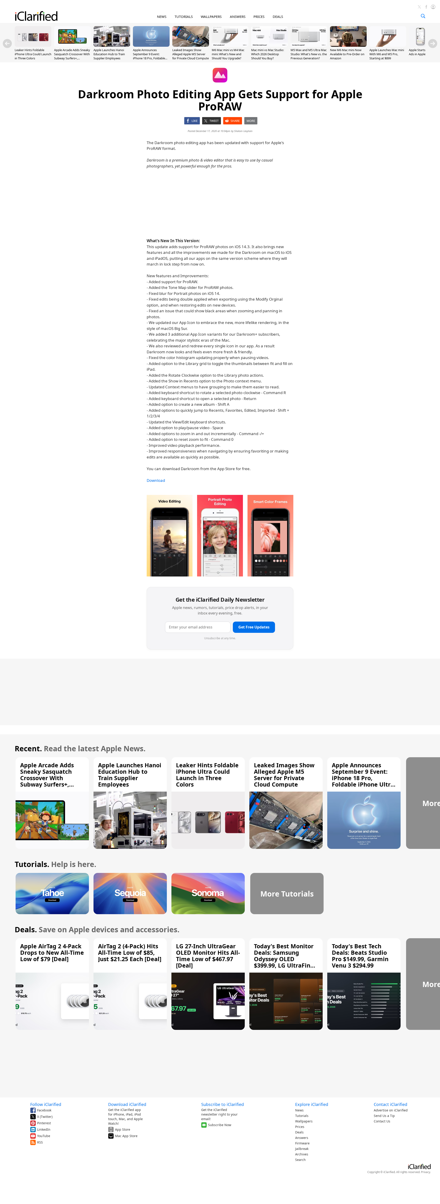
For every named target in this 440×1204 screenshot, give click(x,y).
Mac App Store (126, 1136)
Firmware (302, 1143)
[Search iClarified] (423, 16)
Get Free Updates (254, 627)
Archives (301, 1154)
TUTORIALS (184, 16)
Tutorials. (32, 864)
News (299, 1110)
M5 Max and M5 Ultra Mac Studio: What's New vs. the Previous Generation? (309, 54)
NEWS (161, 16)
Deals (299, 1132)
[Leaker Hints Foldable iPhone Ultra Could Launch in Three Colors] (33, 45)
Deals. (26, 929)
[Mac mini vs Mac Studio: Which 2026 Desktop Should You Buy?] (269, 45)
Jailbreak (301, 1148)
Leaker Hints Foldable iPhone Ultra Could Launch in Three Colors (33, 54)
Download (156, 480)
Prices (299, 1126)
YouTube (43, 1136)
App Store (122, 1129)
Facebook (44, 1110)
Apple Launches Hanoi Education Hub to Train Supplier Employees (109, 54)
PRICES (258, 16)
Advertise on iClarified (391, 1110)
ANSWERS (237, 16)
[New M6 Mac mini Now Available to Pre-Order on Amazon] (348, 45)
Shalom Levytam (243, 131)
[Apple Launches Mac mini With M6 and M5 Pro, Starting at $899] (387, 45)
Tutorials (301, 1115)
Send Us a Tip (384, 1115)
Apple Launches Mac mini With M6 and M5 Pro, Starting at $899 (386, 54)
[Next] (432, 43)
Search (300, 1159)
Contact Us (382, 1121)
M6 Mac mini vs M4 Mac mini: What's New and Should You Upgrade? (228, 54)
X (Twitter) (44, 1116)
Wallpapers (304, 1121)
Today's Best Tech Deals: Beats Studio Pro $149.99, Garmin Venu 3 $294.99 (360, 955)
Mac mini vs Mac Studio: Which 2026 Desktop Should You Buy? (267, 54)
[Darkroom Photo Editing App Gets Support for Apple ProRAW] (169, 535)
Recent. (28, 748)
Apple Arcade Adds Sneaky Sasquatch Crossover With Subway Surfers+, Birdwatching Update (72, 56)
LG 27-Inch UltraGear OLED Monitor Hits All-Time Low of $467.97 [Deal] (208, 955)
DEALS (278, 16)
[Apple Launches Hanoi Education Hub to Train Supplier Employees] (112, 45)
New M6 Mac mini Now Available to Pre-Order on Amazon (347, 54)
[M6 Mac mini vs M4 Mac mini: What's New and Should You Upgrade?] (230, 45)
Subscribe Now (219, 1125)
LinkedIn (43, 1129)
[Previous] (7, 43)
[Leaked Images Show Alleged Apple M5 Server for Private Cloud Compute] (190, 45)
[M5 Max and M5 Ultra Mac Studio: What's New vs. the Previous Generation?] (309, 45)
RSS (40, 1142)
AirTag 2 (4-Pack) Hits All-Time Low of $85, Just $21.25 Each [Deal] (129, 952)
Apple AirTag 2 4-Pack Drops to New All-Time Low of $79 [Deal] (52, 952)
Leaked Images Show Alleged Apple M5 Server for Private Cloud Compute (190, 54)
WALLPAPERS (211, 16)
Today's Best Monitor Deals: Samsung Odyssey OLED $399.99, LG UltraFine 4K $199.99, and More (284, 959)
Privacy (425, 1172)
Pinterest (44, 1123)
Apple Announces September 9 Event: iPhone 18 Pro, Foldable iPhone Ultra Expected (149, 56)
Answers (301, 1137)
